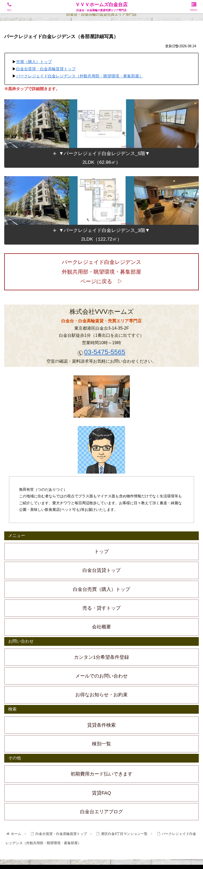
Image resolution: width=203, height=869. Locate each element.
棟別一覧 (101, 743)
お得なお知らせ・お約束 (101, 694)
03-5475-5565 (104, 352)
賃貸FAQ (101, 793)
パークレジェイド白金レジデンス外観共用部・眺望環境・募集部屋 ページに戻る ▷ (104, 271)
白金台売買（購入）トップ (101, 589)
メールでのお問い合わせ (101, 676)
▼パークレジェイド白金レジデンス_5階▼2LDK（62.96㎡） (104, 158)
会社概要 (101, 626)
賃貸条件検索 (101, 725)
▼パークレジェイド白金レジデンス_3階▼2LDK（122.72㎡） (104, 234)
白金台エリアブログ (101, 811)
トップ (101, 551)
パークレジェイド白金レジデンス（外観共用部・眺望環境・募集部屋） (79, 76)
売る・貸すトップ (101, 608)
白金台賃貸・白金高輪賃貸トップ (46, 69)
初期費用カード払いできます (101, 774)
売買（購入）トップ (34, 61)
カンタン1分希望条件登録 (101, 657)
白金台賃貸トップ (101, 570)
